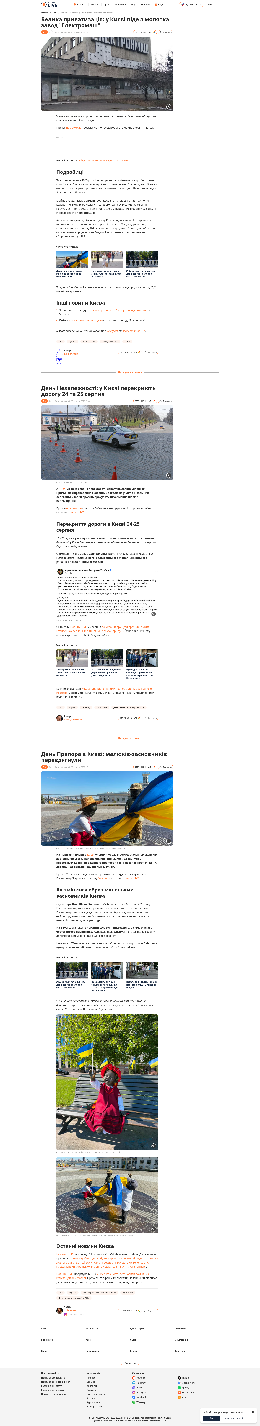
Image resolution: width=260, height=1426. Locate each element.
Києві (62, 489)
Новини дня (92, 1351)
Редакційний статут (51, 1385)
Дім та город (137, 1328)
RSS (184, 1397)
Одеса (133, 1351)
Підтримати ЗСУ (193, 4)
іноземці (86, 707)
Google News (189, 1382)
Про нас (91, 1377)
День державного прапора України (99, 1292)
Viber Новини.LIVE (134, 331)
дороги (72, 707)
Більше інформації (234, 1418)
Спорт (133, 4)
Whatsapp (141, 1402)
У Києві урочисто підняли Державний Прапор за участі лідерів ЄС (141, 273)
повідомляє (73, 127)
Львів (133, 1339)
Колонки (145, 4)
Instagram (141, 1392)
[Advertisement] (105, 145)
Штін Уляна (70, 1310)
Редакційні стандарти (53, 1389)
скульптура (127, 1292)
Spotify (185, 1387)
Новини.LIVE (76, 512)
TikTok (185, 1377)
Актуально (92, 1328)
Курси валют (93, 1402)
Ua (209, 4)
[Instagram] (65, 1314)
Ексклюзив (47, 1339)
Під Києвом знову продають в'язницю (104, 160)
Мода (44, 1351)
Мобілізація (181, 1339)
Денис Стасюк (71, 353)
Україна (81, 4)
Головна (44, 13)
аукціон (72, 341)
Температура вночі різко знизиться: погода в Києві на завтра (106, 273)
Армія (107, 4)
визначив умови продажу (86, 320)
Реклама (91, 1389)
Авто (44, 1328)
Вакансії (91, 1381)
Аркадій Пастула (73, 719)
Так (211, 1418)
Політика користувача (53, 1377)
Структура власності (97, 1394)
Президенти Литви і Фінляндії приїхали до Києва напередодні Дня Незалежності (139, 674)
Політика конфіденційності (55, 1381)
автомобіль (102, 707)
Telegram (112, 331)
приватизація (89, 341)
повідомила (74, 508)
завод (127, 341)
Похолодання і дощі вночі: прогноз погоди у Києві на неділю (141, 984)
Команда (91, 1398)
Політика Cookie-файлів (53, 1394)
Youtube (140, 1377)
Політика (179, 1351)
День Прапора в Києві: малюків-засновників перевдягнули (69, 273)
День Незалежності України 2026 (128, 707)
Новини (95, 4)
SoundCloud (188, 1392)
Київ (54, 13)
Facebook (104, 878)
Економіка (120, 4)
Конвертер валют (96, 1406)
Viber (139, 1387)
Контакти (92, 1385)
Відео (161, 4)
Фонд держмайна (110, 341)
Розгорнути (130, 1363)
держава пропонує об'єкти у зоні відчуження (117, 310)
